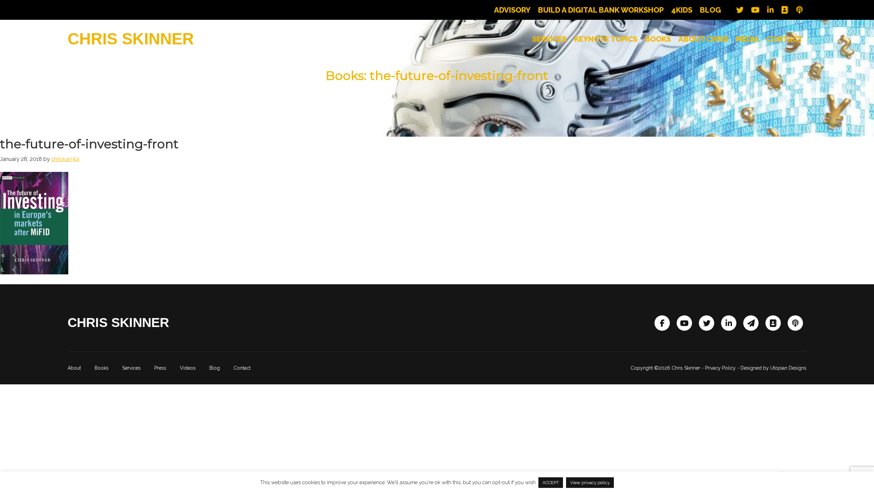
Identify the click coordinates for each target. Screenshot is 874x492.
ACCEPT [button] (550, 482)
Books (102, 368)
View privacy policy (590, 482)
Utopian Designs (788, 368)
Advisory (512, 10)
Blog (710, 10)
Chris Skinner (131, 39)
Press (160, 368)
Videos (188, 368)
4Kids (681, 10)
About (74, 368)
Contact (242, 368)
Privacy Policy (720, 368)
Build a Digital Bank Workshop (601, 10)
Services (131, 368)
